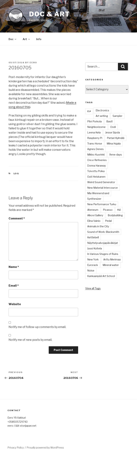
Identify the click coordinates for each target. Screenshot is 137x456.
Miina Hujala (114, 143)
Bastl (109, 121)
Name (14, 267)
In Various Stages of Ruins (102, 253)
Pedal (108, 220)
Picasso (108, 209)
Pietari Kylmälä (115, 137)
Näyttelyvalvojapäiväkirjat (102, 242)
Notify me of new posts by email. (30, 339)
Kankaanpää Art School (101, 276)
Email (14, 285)
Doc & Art (49, 14)
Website (15, 304)
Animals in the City (98, 226)
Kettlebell (93, 237)
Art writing (102, 115)
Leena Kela (94, 132)
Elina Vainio (93, 220)
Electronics (102, 110)
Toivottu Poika (96, 171)
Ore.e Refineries (97, 160)
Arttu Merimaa (112, 259)
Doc (11, 39)
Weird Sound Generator (101, 182)
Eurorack (92, 264)
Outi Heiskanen (96, 176)
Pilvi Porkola (94, 121)
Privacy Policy (15, 447)
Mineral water (111, 264)
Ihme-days (115, 154)
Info (38, 39)
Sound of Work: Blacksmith (103, 231)
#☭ (89, 111)
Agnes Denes (95, 149)
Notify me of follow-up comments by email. (37, 327)
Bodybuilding (115, 215)
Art (25, 39)
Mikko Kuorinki (96, 154)
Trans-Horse (94, 143)
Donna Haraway (96, 165)
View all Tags (93, 288)
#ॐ (119, 209)
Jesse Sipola (112, 132)
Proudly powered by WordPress (45, 447)
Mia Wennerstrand (98, 193)
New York (93, 259)
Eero (33, 62)
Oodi (113, 126)
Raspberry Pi (94, 137)
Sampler (117, 115)
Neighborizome (96, 126)
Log (16, 173)
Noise (90, 270)
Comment (17, 218)
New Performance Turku (101, 204)
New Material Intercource (102, 187)
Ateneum (92, 209)
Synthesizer (94, 198)
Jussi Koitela (94, 248)
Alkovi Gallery (95, 215)
